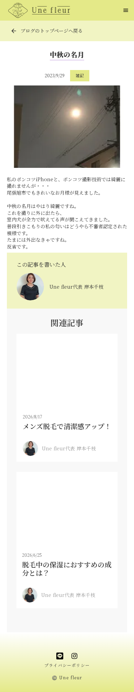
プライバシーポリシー (67, 665)
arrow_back (13, 30)
